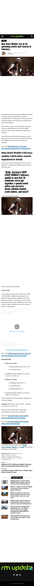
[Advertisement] (17, 17)
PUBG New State (6, 459)
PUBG (20, 458)
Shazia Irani (10, 53)
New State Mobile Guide (9, 455)
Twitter (22, 447)
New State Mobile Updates (9, 458)
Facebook (8, 447)
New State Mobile (17, 453)
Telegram (14, 447)
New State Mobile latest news (11, 456)
